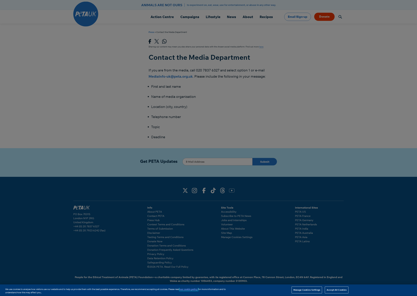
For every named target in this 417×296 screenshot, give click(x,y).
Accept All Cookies (337, 290)
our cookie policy (189, 289)
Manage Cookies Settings (306, 290)
